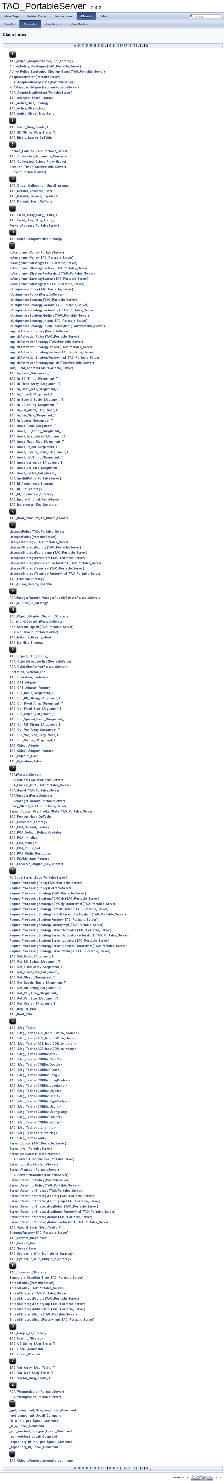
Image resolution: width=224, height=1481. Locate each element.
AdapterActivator (22, 77)
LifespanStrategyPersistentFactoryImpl (38, 563)
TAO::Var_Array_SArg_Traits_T (32, 1367)
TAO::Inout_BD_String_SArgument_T (36, 431)
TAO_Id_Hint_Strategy (25, 489)
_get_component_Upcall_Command (35, 1415)
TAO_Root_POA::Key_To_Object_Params (38, 518)
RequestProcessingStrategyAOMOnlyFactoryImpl (45, 904)
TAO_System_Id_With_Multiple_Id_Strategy (41, 1253)
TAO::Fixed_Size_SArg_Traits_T (32, 220)
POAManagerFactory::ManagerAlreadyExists (42, 597)
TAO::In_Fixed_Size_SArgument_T (34, 389)
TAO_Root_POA (20, 1014)
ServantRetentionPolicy (26, 1180)
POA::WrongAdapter (24, 1391)
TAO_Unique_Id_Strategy (27, 1333)
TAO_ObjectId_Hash (23, 756)
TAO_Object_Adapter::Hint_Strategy (35, 239)
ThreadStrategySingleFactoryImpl (34, 1319)
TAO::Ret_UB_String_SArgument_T (34, 988)
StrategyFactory (21, 1232)
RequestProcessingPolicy (28, 883)
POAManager (18, 795)
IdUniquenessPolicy (23, 289)
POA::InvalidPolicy (22, 478)
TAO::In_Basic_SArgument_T (30, 373)
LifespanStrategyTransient (29, 568)
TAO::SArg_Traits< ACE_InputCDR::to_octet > (42, 1043)
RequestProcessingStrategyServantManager (42, 951)
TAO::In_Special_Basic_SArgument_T (36, 399)
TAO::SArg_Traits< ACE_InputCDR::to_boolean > (44, 1033)
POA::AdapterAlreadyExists (29, 82)
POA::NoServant (21, 632)
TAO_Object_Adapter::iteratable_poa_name (41, 1460)
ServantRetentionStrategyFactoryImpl (37, 1201)
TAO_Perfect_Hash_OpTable (30, 816)
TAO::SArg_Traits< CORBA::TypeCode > (38, 1101)
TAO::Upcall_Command (26, 1349)
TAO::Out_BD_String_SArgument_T (35, 698)
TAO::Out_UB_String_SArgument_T (35, 724)
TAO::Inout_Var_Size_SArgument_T (35, 468)
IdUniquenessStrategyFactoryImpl (34, 310)
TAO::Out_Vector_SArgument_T (32, 740)
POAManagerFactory (24, 801)
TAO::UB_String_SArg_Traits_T (32, 1343)
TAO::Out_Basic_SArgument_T (31, 693)
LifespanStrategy (22, 542)
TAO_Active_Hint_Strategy (28, 103)
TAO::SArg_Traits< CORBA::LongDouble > (39, 1080)
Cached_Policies (21, 151)
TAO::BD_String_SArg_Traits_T (32, 132)
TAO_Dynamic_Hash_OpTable (30, 201)
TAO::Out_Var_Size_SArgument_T (34, 735)
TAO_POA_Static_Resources (30, 853)
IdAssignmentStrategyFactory (31, 268)
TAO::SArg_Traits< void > (27, 1138)
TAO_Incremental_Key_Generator (33, 504)
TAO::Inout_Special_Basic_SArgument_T (38, 452)
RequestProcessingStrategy (30, 893)
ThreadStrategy (21, 1293)
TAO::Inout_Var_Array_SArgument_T (36, 462)
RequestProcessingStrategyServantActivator (43, 930)
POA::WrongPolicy (22, 1397)
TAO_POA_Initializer (24, 837)
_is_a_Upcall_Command (26, 1426)
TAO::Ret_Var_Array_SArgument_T (34, 993)
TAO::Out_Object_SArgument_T (32, 714)
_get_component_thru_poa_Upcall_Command (42, 1410)
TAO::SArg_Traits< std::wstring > (33, 1133)
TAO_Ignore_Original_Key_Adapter (34, 499)
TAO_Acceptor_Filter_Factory (31, 98)
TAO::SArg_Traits (22, 1028)
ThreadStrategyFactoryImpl (30, 1304)
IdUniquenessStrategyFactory (31, 305)
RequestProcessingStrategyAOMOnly (37, 898)
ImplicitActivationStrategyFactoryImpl (37, 357)
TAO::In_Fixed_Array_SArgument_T (34, 384)
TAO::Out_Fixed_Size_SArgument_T (35, 709)
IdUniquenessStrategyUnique (31, 321)
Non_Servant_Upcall (24, 627)
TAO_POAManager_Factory (29, 858)
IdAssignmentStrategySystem (31, 278)
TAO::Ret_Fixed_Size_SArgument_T (35, 972)
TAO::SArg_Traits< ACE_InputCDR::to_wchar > (43, 1049)
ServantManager (21, 1169)
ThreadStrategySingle (25, 1314)
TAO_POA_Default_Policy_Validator (35, 832)
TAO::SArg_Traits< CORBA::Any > (33, 1054)
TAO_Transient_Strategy (27, 1272)
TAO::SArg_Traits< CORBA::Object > (35, 1091)
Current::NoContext (23, 621)
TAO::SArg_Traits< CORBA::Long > (34, 1075)
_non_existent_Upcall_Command (33, 1436)
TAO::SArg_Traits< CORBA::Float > (34, 1070)
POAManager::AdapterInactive (31, 87)
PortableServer (48, 77)
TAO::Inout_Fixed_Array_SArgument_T (37, 436)
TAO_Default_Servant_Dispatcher (34, 196)
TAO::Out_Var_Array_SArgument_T (34, 730)
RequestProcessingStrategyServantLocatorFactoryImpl (50, 946)
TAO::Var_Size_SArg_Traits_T (31, 1373)
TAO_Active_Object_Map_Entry (31, 113)
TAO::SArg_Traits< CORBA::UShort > (36, 1117)
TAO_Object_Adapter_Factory (31, 751)
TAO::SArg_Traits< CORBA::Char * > (35, 1059)
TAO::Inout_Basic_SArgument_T (32, 426)
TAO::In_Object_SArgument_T (31, 394)
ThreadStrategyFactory (26, 1298)
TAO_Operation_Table (25, 761)
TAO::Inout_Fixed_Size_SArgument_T (36, 441)
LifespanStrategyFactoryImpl (30, 552)
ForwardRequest (21, 225)
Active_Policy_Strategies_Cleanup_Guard (39, 71)
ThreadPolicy (19, 1283)
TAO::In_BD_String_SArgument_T (33, 378)
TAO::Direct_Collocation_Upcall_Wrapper (39, 185)
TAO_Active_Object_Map (27, 108)
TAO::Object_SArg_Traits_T (29, 656)
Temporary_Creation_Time (29, 1277)
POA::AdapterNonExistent (28, 92)
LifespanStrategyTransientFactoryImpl (38, 573)
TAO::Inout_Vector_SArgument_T (33, 473)
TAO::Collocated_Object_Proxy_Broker (37, 161)
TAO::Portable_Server (64, 66)
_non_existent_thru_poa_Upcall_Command (40, 1431)
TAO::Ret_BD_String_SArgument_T (34, 961)
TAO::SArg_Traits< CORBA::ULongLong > (39, 1112)
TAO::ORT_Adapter (23, 682)
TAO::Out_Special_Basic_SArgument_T (37, 719)
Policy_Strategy (21, 806)
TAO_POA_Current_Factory (29, 827)
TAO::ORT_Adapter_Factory (29, 687)
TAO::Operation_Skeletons (28, 677)
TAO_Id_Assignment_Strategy (31, 483)
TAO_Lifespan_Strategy (26, 579)
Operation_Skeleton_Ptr (27, 672)
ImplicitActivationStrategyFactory (34, 352)
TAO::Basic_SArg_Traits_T (29, 127)
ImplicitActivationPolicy (26, 331)
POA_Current (18, 780)
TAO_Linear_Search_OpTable (30, 584)
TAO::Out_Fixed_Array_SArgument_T (36, 703)
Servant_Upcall (20, 1143)
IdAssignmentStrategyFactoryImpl (34, 273)
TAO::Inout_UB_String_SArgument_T (36, 457)
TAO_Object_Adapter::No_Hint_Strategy (38, 616)
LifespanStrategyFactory (27, 547)
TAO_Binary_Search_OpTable (30, 137)
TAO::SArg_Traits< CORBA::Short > (34, 1096)
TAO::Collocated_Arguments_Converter (38, 156)
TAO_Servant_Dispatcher (27, 1238)
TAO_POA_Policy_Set (24, 848)
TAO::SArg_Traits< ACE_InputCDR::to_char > (41, 1038)
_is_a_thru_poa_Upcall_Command (34, 1421)
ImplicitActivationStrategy (28, 342)
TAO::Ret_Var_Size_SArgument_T (33, 998)
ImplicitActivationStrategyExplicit (34, 347)
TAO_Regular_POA (22, 1009)
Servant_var (18, 1148)
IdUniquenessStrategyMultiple (31, 315)
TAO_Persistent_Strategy (28, 822)
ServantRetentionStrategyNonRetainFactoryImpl (45, 1211)
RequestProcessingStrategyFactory (36, 919)
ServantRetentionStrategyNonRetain (36, 1206)
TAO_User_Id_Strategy (26, 1338)
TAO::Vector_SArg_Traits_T (30, 1378)
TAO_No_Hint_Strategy (26, 642)
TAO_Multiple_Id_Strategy (28, 603)
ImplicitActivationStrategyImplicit (34, 363)
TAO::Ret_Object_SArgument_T (32, 977)
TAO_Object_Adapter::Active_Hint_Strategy (41, 61)
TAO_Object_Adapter (24, 745)
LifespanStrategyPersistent (30, 558)
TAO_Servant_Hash (23, 1243)
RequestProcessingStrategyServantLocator (42, 940)
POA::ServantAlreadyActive (29, 1159)
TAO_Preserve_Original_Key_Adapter (36, 864)
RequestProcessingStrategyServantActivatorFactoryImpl (51, 935)
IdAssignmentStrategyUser (29, 284)
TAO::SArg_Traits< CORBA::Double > (35, 1064)
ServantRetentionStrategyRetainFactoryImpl (42, 1222)
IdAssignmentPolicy (24, 252)
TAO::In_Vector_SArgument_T (31, 420)
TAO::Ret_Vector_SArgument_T (32, 1003)
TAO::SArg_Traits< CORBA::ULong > (35, 1106)
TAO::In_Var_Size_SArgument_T (32, 415)
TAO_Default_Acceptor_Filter (30, 191)
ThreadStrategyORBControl (30, 1309)
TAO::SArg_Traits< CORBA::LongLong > (38, 1085)
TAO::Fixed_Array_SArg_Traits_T (33, 215)
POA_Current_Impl (22, 785)
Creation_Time (20, 167)
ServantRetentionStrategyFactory (34, 1196)
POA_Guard (17, 790)
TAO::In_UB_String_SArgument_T (33, 405)
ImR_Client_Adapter (23, 368)
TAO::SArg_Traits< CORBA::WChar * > (36, 1122)
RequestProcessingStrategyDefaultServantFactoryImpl (50, 914)
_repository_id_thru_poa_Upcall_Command (41, 1442)
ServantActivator (22, 1154)
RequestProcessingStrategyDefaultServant (41, 909)
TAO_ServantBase (22, 1248)
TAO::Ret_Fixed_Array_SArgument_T (36, 967)
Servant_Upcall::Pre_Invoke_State (34, 811)
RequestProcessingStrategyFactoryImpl (39, 925)
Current (15, 172)
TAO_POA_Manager (23, 843)
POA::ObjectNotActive (25, 666)
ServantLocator (21, 1164)
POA (12, 774)
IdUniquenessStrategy (25, 299)
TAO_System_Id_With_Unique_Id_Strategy (40, 1259)
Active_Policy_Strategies (27, 66)
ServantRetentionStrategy (28, 1190)
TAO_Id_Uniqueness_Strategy (31, 494)
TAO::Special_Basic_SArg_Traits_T (35, 1227)
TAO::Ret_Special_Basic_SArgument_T (37, 982)
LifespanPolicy (20, 531)
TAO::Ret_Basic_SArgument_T (31, 956)
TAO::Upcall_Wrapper (24, 1354)
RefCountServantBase (25, 877)
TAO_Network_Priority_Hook (30, 637)
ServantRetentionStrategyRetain (33, 1217)
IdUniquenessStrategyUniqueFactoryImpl (39, 326)
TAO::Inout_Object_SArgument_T (33, 447)
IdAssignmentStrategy (26, 263)
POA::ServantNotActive (26, 1175)
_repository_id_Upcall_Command (33, 1447)
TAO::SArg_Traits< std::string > (32, 1127)
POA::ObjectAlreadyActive (28, 661)
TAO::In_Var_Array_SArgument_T (33, 410)
